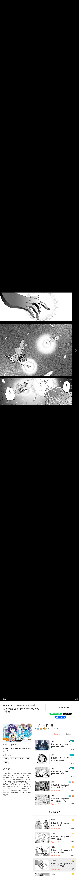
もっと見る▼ (54, 811)
